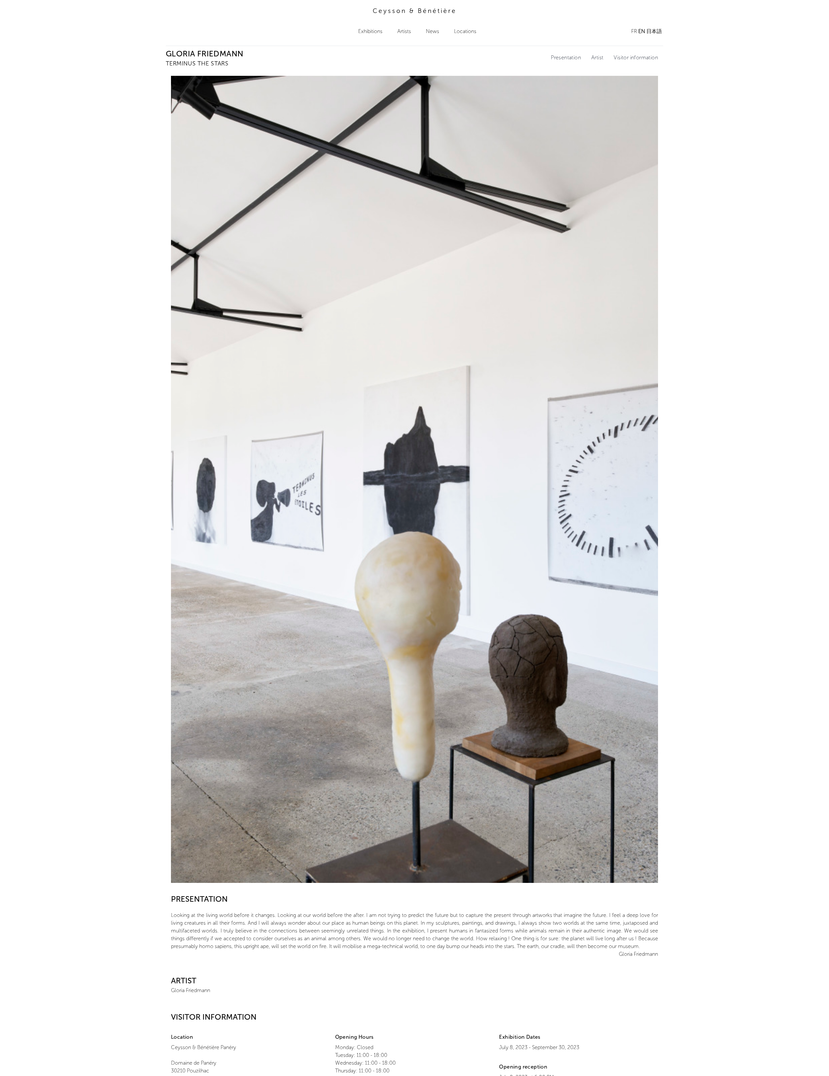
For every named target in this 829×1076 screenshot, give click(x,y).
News (432, 31)
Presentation (566, 57)
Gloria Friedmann (190, 990)
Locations (465, 31)
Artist (597, 57)
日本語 (654, 31)
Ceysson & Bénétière (415, 11)
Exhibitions (370, 31)
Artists (404, 31)
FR (634, 31)
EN (641, 31)
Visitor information (636, 57)
